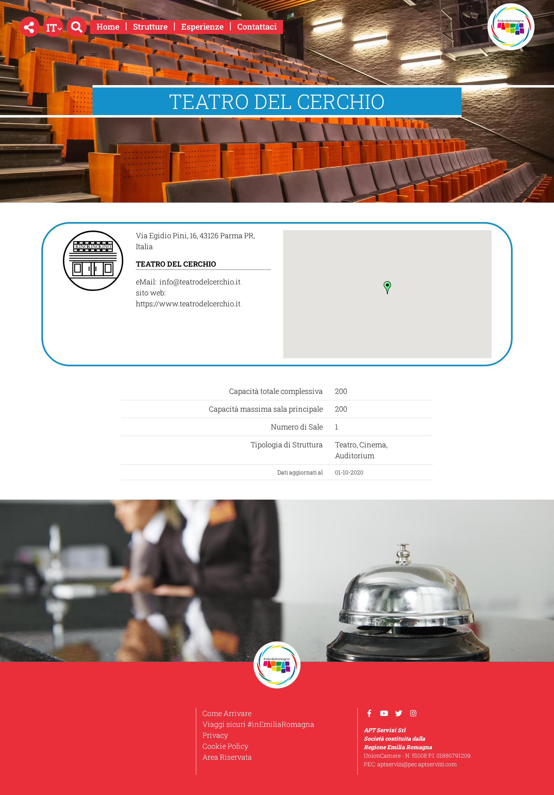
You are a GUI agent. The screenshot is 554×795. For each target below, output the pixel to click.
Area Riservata (227, 757)
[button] (29, 27)
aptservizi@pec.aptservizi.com (417, 764)
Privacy (215, 735)
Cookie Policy (225, 746)
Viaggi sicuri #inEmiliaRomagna (258, 724)
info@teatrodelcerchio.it (201, 281)
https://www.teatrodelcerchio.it (188, 303)
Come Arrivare (226, 713)
